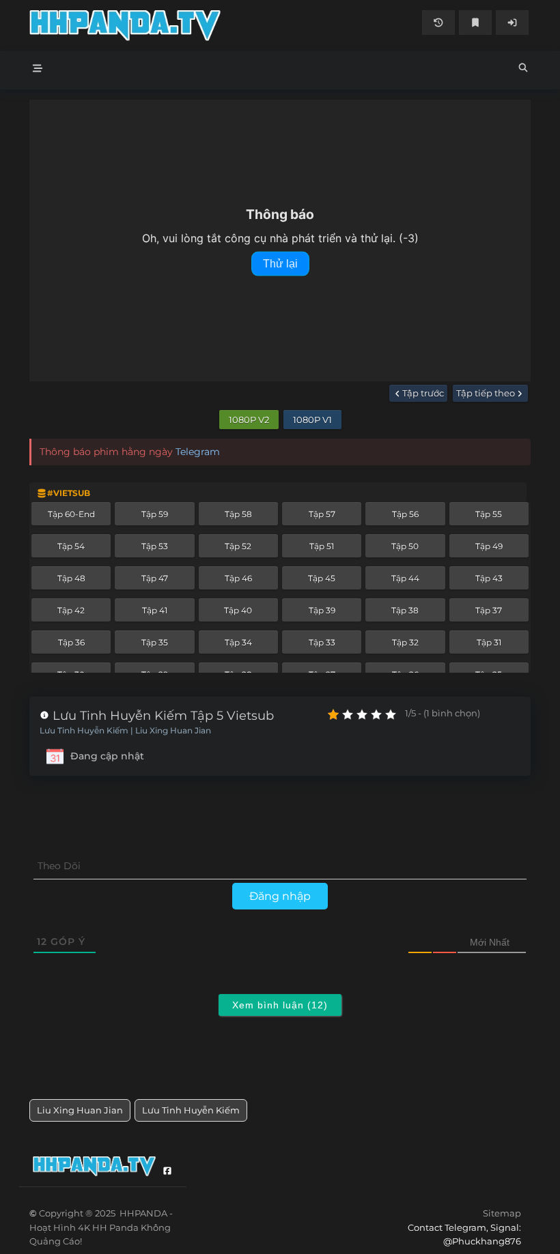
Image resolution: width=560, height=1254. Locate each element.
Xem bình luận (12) (280, 1005)
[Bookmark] (475, 22)
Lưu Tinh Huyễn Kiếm (191, 1110)
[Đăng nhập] (512, 22)
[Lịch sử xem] (438, 22)
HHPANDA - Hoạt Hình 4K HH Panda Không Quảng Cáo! (154, 25)
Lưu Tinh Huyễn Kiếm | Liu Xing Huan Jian (125, 730)
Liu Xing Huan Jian (80, 1110)
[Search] (523, 69)
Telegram (198, 452)
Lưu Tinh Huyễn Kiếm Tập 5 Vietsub (161, 715)
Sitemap (502, 1213)
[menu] (37, 70)
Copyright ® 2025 (101, 1227)
